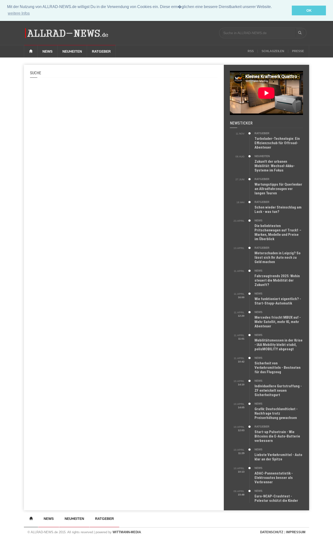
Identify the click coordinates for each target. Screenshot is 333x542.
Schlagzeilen (273, 51)
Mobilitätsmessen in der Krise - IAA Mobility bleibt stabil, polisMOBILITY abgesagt (279, 344)
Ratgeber (101, 51)
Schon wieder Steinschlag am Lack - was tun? (278, 209)
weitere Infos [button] (19, 13)
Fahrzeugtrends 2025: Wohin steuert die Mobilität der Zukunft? (277, 280)
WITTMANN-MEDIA (127, 532)
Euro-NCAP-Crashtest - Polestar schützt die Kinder (276, 498)
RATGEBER (262, 133)
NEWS (258, 220)
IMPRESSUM (295, 532)
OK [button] (309, 10)
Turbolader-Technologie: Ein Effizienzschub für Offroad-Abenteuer (277, 143)
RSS (251, 51)
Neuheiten (72, 51)
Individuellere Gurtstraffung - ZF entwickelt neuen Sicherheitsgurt (278, 390)
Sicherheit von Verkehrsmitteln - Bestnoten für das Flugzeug (278, 367)
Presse (298, 51)
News (47, 51)
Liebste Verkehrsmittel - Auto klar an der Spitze (278, 457)
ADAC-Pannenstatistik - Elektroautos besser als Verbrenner (274, 477)
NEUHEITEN (262, 156)
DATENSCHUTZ (271, 532)
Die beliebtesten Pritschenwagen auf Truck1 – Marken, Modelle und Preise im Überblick (278, 232)
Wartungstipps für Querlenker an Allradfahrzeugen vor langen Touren (278, 188)
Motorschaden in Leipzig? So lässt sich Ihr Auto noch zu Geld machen (278, 257)
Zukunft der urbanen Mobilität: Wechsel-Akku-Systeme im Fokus (275, 165)
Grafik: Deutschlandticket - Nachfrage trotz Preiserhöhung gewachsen (276, 413)
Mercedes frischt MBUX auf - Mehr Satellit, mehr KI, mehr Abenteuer (278, 321)
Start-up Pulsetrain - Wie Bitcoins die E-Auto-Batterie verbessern (277, 436)
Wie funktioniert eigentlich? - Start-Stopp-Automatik (278, 301)
